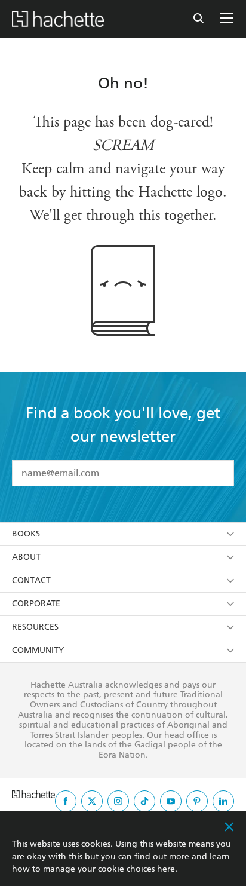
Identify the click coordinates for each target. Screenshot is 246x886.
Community (38, 650)
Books (26, 534)
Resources (35, 627)
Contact (31, 580)
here (166, 869)
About (26, 557)
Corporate (36, 604)
